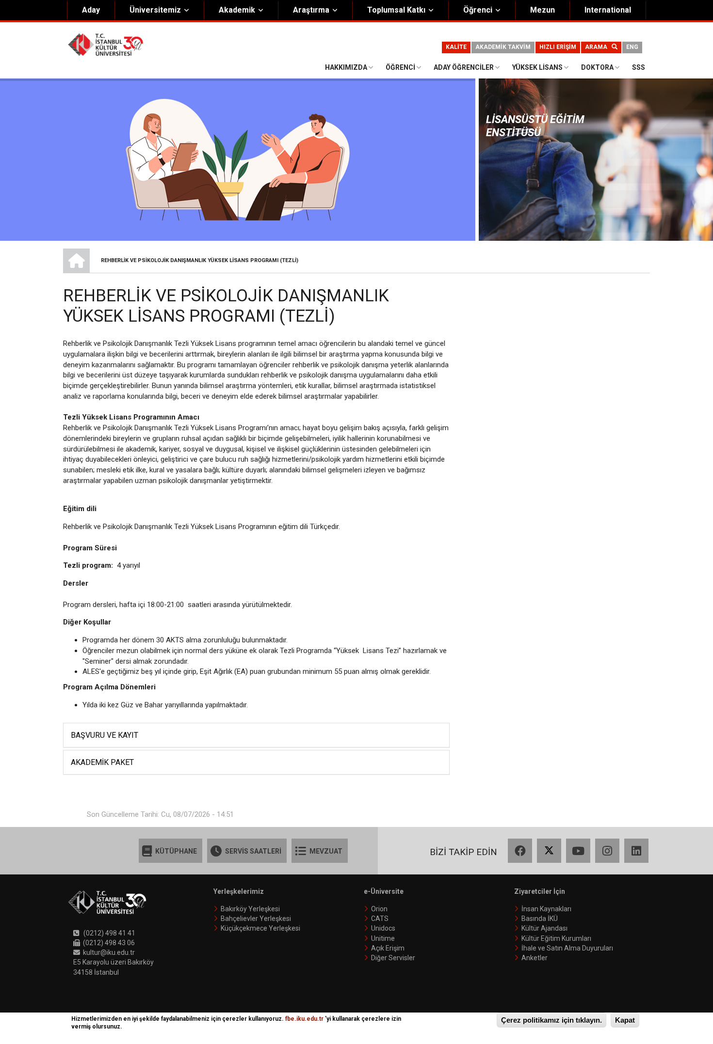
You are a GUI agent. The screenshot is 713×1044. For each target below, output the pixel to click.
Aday (91, 10)
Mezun (542, 10)
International (607, 10)
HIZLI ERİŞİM (557, 47)
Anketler (534, 958)
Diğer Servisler (393, 958)
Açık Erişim (388, 948)
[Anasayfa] (105, 44)
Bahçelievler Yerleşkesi (256, 918)
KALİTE (456, 47)
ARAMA (598, 47)
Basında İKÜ (539, 918)
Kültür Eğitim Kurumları (556, 938)
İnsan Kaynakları (546, 909)
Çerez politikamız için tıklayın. (551, 1020)
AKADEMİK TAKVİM (503, 47)
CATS (380, 918)
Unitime (383, 938)
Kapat (625, 1020)
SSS (638, 67)
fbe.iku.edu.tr (304, 1018)
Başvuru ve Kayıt (104, 735)
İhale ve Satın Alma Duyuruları (567, 948)
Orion (379, 909)
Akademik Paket (102, 762)
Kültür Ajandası (544, 928)
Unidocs (383, 928)
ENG (632, 47)
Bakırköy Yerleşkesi (250, 909)
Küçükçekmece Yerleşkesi (260, 928)
